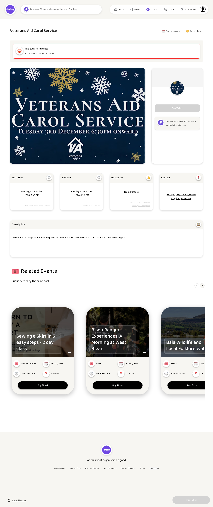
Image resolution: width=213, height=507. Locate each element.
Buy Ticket (42, 385)
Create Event (59, 468)
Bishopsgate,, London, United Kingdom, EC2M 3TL (181, 196)
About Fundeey (110, 468)
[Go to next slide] (202, 285)
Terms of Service (128, 468)
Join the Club (75, 468)
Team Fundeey (131, 192)
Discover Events (92, 468)
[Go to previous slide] (196, 285)
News (142, 468)
